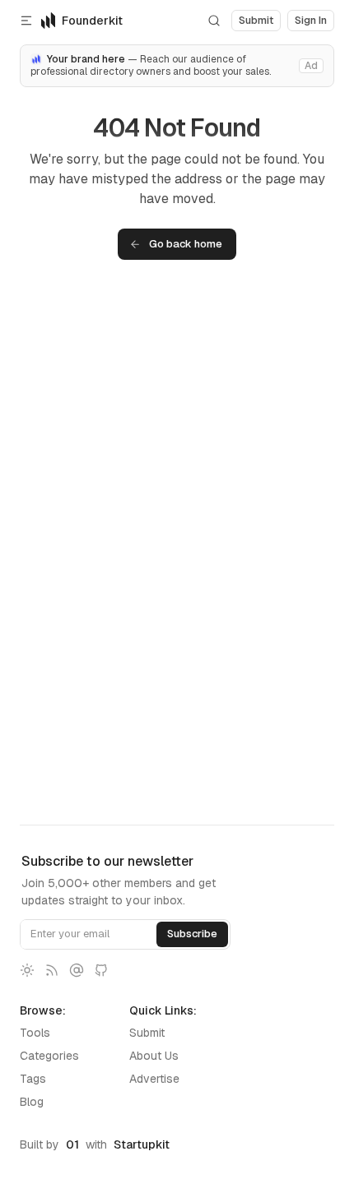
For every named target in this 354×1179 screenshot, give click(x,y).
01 (72, 1144)
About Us (154, 1055)
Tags (33, 1078)
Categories (49, 1055)
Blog (32, 1101)
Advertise (154, 1078)
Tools (35, 1032)
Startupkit (142, 1144)
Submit (147, 1032)
